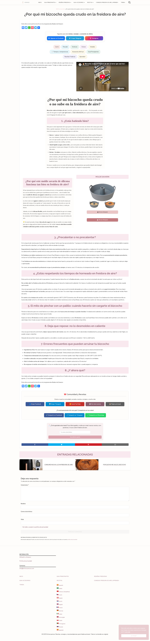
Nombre (23, 504)
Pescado (65, 47)
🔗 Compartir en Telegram (74, 415)
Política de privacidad (25, 561)
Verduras (74, 47)
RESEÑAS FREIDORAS (64, 2)
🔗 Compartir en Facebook (54, 415)
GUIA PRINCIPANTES (49, 2)
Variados (92, 47)
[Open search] (129, 2)
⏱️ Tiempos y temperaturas (59, 52)
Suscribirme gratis (75, 437)
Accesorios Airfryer (78, 52)
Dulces (84, 47)
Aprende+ (82, 57)
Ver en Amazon (103, 212)
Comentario (25, 485)
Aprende (62, 9)
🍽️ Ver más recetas (95, 404)
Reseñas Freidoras (70, 57)
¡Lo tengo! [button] (134, 635)
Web (22, 519)
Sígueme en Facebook (57, 38)
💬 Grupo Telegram (55, 404)
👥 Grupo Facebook (35, 404)
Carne (57, 47)
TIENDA (123, 2)
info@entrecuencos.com (26, 568)
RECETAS (89, 2)
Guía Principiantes (93, 52)
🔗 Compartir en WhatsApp (95, 415)
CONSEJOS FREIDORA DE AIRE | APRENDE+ (107, 2)
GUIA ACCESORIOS (79, 2)
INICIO (40, 2)
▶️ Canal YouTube (75, 404)
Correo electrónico (26, 511)
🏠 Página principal (115, 404)
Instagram (95, 38)
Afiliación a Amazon (25, 557)
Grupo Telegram (76, 38)
